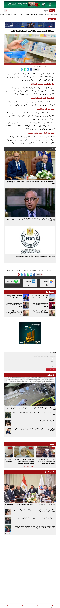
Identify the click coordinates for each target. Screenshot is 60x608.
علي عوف (18, 270)
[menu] (5, 10)
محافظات (20, 14)
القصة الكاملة (12, 14)
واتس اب (10, 281)
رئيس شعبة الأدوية (27, 270)
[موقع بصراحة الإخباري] (53, 19)
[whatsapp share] (25, 69)
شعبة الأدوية (41, 270)
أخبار (52, 14)
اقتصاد (27, 14)
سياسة (41, 14)
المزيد (8, 533)
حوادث (36, 14)
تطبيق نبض (29, 283)
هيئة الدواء (49, 270)
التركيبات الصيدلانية (9, 270)
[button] (54, 466)
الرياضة (47, 14)
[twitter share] (28, 69)
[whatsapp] (19, 274)
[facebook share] (31, 69)
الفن (31, 14)
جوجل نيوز (46, 283)
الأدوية (34, 270)
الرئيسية (56, 14)
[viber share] (22, 69)
